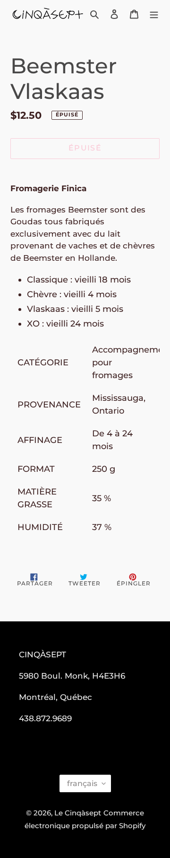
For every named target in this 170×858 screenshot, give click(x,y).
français (82, 783)
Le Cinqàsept (77, 812)
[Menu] (154, 14)
